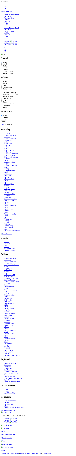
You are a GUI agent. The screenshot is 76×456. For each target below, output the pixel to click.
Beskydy (5, 66)
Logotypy (7, 402)
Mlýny (6, 180)
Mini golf (7, 177)
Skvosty (6, 204)
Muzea (6, 182)
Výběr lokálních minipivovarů (13, 378)
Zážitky (6, 19)
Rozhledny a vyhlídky (9, 92)
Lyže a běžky (7, 106)
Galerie (6, 147)
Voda (6, 217)
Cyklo (5, 102)
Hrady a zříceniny (9, 155)
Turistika (5, 107)
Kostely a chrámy (8, 91)
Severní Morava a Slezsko (12, 381)
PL (5, 8)
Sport (4, 85)
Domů (2, 124)
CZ (5, 5)
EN (5, 6)
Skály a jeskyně (9, 200)
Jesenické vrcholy (9, 162)
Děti (4, 119)
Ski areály (7, 202)
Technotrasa (7, 366)
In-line (6, 160)
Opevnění (7, 185)
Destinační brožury (10, 401)
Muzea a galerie (7, 87)
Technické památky (8, 96)
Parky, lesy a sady (9, 189)
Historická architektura (11, 153)
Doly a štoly (8, 145)
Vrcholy (6, 220)
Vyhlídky (7, 222)
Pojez (6, 375)
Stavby (6, 210)
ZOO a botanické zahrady (12, 231)
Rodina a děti (7, 89)
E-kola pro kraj (8, 370)
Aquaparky (7, 137)
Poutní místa (8, 190)
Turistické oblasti (9, 18)
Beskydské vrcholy (10, 138)
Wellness (7, 224)
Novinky (7, 391)
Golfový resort (8, 152)
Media (6, 406)
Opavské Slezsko (8, 71)
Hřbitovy (7, 158)
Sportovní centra (9, 209)
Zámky (6, 229)
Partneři (6, 380)
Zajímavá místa (8, 227)
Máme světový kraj (10, 363)
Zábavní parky (8, 226)
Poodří (5, 68)
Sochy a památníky (10, 205)
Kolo (5, 167)
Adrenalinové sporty (10, 135)
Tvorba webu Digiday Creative (10, 453)
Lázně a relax (7, 98)
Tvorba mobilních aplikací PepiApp (30, 453)
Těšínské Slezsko (8, 73)
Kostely (6, 169)
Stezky (6, 212)
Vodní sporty (8, 219)
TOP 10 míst (8, 16)
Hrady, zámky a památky (10, 94)
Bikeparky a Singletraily (11, 265)
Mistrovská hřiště (9, 179)
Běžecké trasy (8, 140)
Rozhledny (7, 197)
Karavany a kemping (9, 104)
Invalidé (5, 117)
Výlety (6, 23)
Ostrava (5, 69)
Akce (6, 25)
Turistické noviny (9, 404)
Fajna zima (7, 365)
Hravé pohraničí (9, 368)
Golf (4, 100)
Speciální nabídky (9, 393)
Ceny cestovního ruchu (11, 373)
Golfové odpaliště (9, 150)
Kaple (6, 164)
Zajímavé (7, 21)
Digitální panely (46, 453)
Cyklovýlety (8, 143)
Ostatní (6, 187)
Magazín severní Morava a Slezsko (14, 407)
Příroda (5, 83)
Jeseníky (5, 64)
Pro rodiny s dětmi (9, 194)
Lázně (6, 172)
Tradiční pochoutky (10, 376)
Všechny (5, 62)
